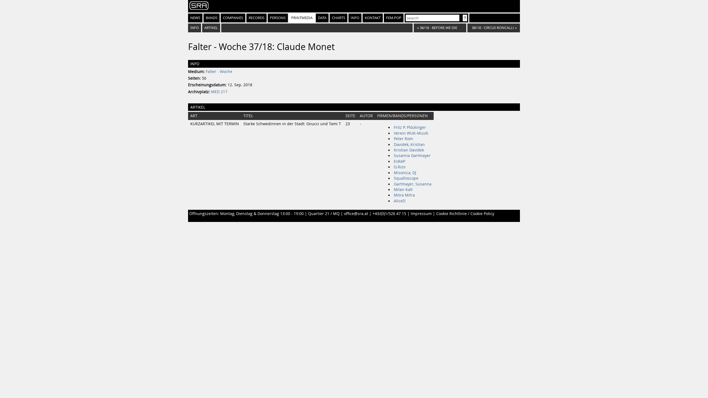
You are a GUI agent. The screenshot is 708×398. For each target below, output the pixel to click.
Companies (233, 17)
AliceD (399, 200)
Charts (338, 17)
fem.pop (393, 17)
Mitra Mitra (404, 195)
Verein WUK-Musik (411, 133)
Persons (278, 17)
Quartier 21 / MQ (324, 213)
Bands (211, 17)
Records (256, 17)
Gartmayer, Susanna (412, 184)
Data (322, 17)
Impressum (421, 213)
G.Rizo (399, 166)
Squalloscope (406, 178)
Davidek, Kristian (409, 144)
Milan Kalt (403, 189)
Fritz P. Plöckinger (410, 127)
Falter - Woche (219, 71)
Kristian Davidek (409, 150)
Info (355, 17)
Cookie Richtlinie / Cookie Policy (465, 213)
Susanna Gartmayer (412, 155)
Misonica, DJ (405, 172)
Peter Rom (403, 138)
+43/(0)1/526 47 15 (389, 213)
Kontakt (373, 17)
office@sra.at (356, 213)
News (195, 17)
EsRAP (399, 161)
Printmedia (302, 17)
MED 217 (219, 91)
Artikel (211, 27)
